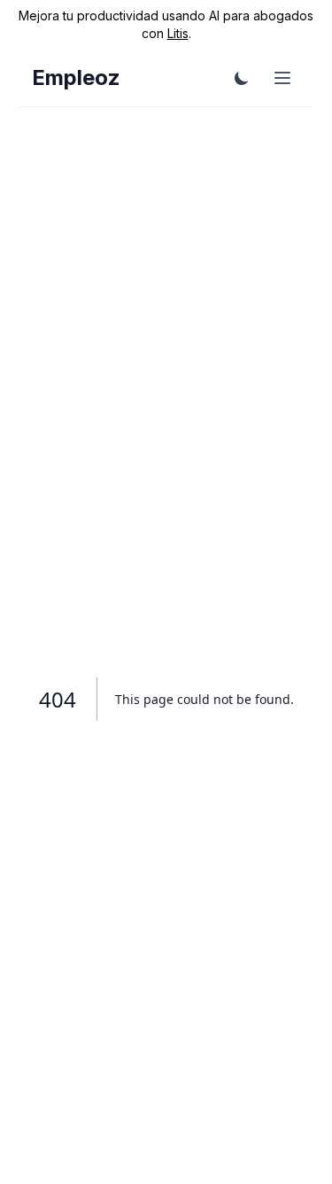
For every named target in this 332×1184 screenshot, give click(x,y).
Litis (178, 33)
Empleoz (76, 77)
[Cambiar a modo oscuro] (242, 78)
